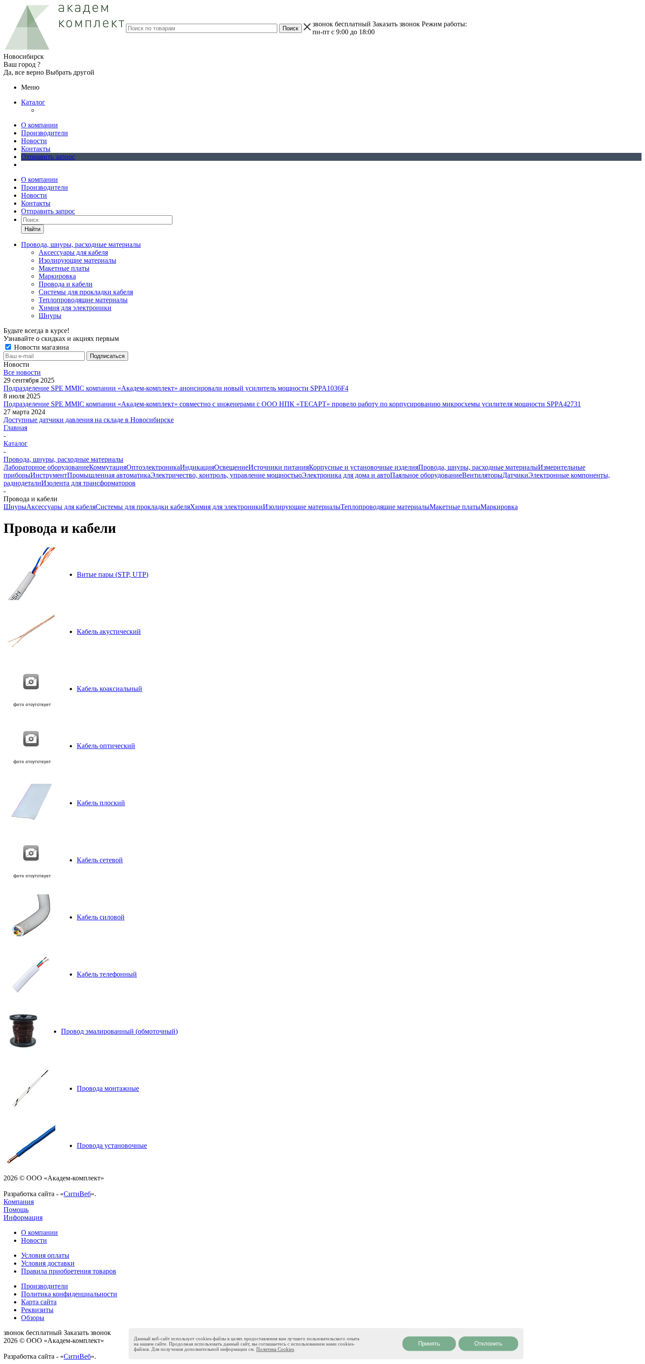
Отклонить (488, 1343)
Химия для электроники (75, 307)
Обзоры (32, 1317)
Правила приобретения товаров (68, 1271)
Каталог (33, 102)
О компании (39, 125)
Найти (32, 229)
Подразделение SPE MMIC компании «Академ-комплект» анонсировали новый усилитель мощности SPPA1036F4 (176, 388)
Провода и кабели (66, 284)
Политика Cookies (275, 1349)
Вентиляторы (482, 475)
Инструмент (48, 475)
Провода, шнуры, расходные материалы (478, 467)
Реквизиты (37, 1309)
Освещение (231, 467)
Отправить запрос (48, 156)
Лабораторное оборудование (46, 467)
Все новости (22, 372)
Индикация (197, 467)
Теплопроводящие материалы (83, 300)
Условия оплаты (45, 1255)
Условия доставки (48, 1263)
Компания (19, 1201)
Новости (34, 141)
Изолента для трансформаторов (88, 483)
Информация (23, 1217)
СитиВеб (77, 1194)
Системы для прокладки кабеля (86, 292)
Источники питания (278, 467)
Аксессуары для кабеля (73, 252)
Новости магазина (40, 347)
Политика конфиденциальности (69, 1294)
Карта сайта (39, 1302)
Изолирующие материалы (77, 260)
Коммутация (107, 467)
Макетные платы (64, 268)
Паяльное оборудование (426, 475)
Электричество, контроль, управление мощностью (226, 475)
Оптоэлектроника (153, 467)
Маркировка (57, 276)
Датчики (515, 475)
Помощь (16, 1209)
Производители (44, 133)
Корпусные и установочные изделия (363, 467)
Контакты (35, 148)
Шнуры (50, 315)
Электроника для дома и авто (346, 475)
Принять (429, 1343)
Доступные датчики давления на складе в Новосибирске (89, 419)
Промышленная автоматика (108, 475)
